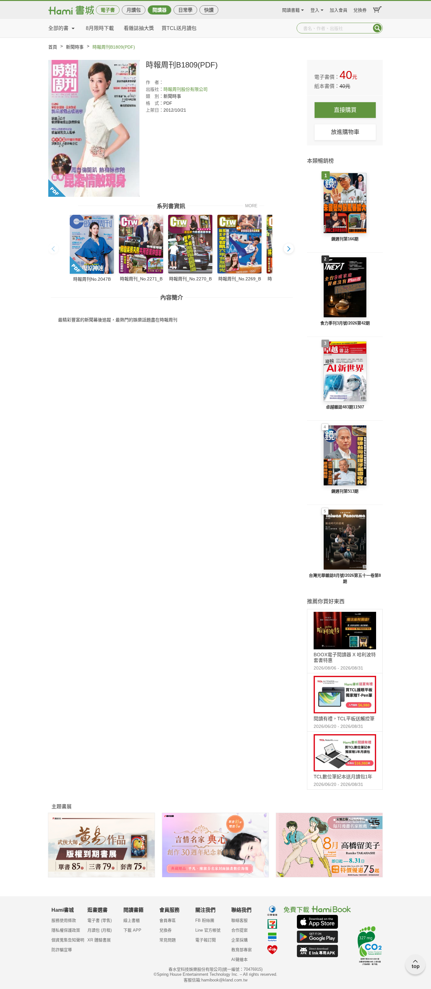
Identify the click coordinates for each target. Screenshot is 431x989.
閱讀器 (159, 10)
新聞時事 (75, 47)
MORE (251, 205)
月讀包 (134, 10)
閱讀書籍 (291, 9)
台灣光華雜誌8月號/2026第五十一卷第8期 (345, 578)
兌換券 (360, 9)
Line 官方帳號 (208, 930)
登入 (314, 9)
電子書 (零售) (99, 920)
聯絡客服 (239, 920)
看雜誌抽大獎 (139, 28)
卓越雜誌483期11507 (345, 407)
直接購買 (345, 110)
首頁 (52, 47)
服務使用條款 (63, 920)
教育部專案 (241, 949)
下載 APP (132, 930)
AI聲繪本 (239, 959)
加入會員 (338, 9)
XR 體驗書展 (99, 940)
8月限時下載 (100, 28)
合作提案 (239, 930)
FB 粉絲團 (204, 920)
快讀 (209, 10)
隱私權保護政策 (65, 930)
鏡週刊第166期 (344, 239)
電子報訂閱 (205, 940)
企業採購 (239, 940)
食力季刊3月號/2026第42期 (345, 323)
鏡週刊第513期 (344, 491)
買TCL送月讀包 (179, 28)
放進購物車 (345, 132)
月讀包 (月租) (99, 930)
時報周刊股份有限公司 (185, 89)
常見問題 (167, 940)
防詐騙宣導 (61, 949)
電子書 (108, 10)
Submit (377, 28)
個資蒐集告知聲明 (67, 940)
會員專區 (167, 920)
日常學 (185, 10)
